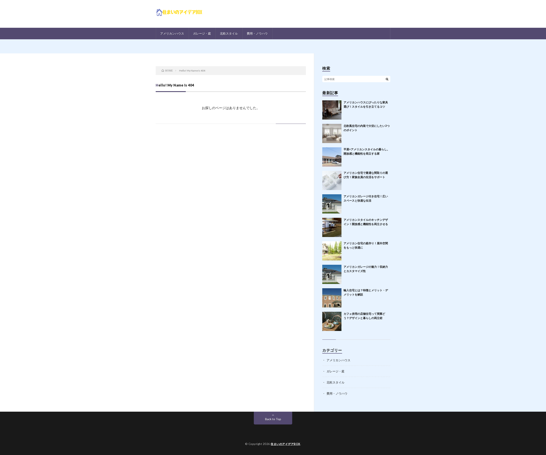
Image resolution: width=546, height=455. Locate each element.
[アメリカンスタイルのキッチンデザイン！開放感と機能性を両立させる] (331, 227)
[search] (387, 79)
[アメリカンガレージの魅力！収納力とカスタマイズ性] (331, 274)
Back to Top (273, 419)
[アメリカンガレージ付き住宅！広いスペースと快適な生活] (331, 204)
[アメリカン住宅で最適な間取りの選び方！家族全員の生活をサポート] (331, 180)
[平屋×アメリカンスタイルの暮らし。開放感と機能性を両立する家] (331, 157)
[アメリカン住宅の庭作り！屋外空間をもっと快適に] (331, 250)
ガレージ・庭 (202, 33)
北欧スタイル (229, 33)
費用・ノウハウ (257, 33)
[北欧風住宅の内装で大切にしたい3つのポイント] (331, 133)
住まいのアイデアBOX (285, 444)
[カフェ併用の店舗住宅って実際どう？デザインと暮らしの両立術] (331, 321)
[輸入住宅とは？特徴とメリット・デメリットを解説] (331, 297)
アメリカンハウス (172, 33)
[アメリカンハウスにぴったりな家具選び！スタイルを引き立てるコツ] (331, 110)
